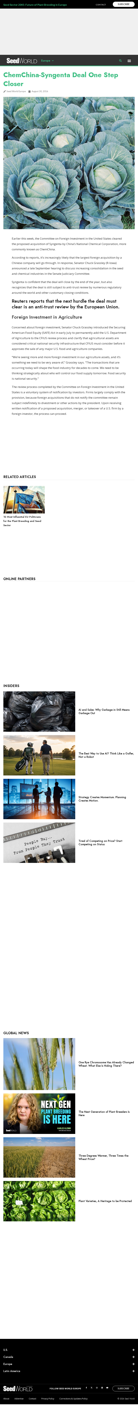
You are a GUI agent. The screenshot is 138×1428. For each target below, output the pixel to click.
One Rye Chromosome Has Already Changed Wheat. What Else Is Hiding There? (106, 1064)
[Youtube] (107, 1387)
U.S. (5, 1350)
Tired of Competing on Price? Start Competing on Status (100, 842)
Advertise (19, 1398)
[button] (129, 60)
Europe (45, 61)
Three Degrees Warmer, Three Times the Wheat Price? (103, 1157)
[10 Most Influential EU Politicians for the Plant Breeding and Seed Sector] (24, 513)
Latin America (11, 1371)
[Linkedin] (102, 1387)
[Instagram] (97, 1387)
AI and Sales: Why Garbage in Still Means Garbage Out (104, 711)
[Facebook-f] (86, 1387)
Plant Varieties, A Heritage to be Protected (105, 1201)
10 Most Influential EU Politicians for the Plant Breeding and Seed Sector (22, 521)
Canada (8, 1357)
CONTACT (101, 4)
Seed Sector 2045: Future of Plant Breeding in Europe (35, 4)
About (6, 1398)
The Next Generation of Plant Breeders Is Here (104, 1113)
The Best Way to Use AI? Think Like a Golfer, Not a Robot (106, 755)
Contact (32, 1398)
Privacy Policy (47, 1398)
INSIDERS (11, 685)
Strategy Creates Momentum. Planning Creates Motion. (102, 799)
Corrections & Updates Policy (73, 1398)
